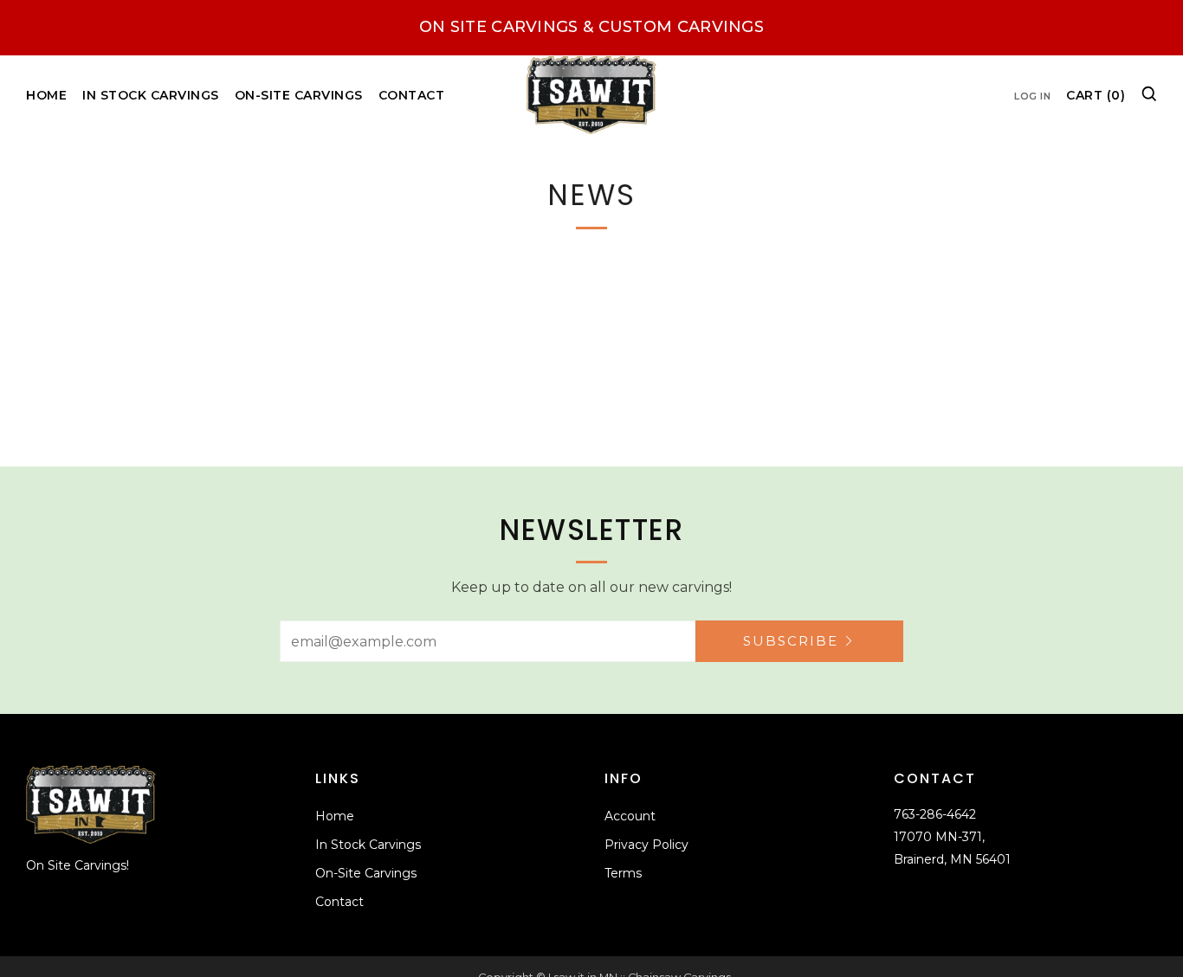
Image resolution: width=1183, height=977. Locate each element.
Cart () (1095, 95)
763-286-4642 (935, 814)
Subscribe (790, 641)
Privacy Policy (646, 844)
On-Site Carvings (299, 95)
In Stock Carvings (150, 95)
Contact (411, 95)
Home (46, 95)
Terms (623, 873)
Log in (1032, 96)
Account (630, 816)
